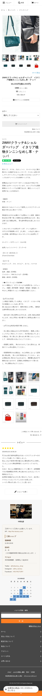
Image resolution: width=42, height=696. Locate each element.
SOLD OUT (22, 124)
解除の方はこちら (35, 626)
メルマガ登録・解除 (19, 672)
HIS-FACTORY (18, 571)
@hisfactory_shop (17, 566)
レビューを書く (22, 491)
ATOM (33, 672)
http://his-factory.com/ (15, 531)
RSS (27, 672)
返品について (36, 129)
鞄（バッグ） (12, 10)
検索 (22, 3)
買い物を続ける (35, 435)
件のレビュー (7, 164)
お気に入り (22, 91)
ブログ (9, 672)
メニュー (8, 3)
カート (36, 3)
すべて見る (36, 73)
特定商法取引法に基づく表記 (13, 676)
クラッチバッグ (23, 10)
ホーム (3, 10)
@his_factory (17, 569)
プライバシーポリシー (30, 676)
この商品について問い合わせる (30, 431)
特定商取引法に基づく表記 (32, 132)
